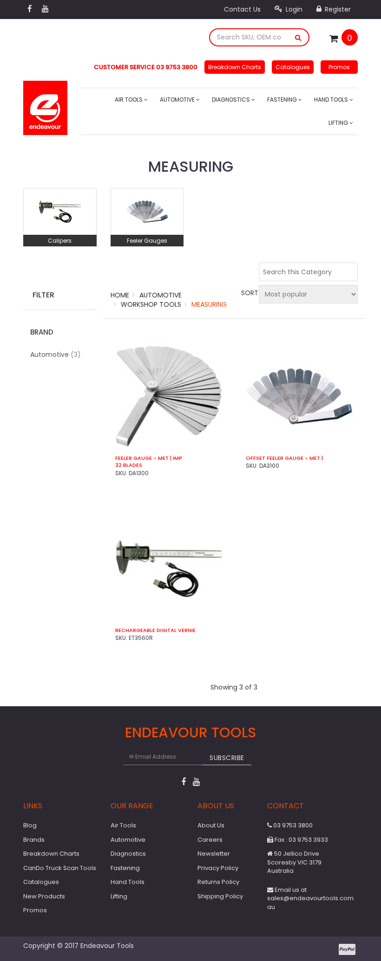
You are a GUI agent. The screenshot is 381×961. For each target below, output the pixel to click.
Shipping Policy (220, 896)
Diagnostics (231, 99)
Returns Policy (218, 881)
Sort (248, 292)
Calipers (60, 241)
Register (337, 9)
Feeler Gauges (147, 241)
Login (293, 9)
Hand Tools (331, 99)
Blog (30, 825)
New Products (44, 896)
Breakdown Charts (234, 67)
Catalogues (293, 67)
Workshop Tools (151, 304)
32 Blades (128, 465)
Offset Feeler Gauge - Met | (284, 458)
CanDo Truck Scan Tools (59, 868)
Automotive (178, 99)
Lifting (338, 123)
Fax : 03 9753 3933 (300, 839)
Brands (34, 839)
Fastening (282, 99)
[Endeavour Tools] (45, 104)
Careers (210, 839)
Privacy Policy (217, 868)
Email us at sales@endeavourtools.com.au (311, 898)
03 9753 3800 (292, 825)
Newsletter (213, 853)
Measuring (209, 304)
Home (120, 295)
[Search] (298, 37)
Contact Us (242, 9)
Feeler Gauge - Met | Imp (148, 458)
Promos (339, 67)
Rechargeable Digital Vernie (155, 630)
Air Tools (129, 99)
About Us (210, 825)
